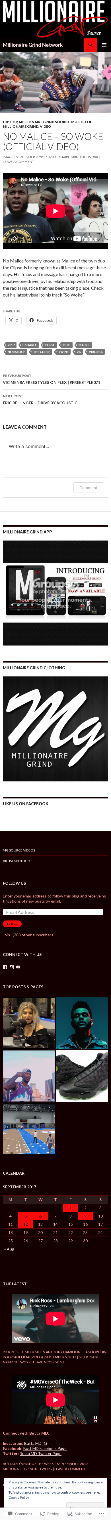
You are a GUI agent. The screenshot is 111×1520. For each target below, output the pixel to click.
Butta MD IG (35, 1443)
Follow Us (14, 883)
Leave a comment (18, 161)
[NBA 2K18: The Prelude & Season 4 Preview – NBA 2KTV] (29, 1129)
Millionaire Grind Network (33, 45)
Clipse (50, 345)
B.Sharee (29, 345)
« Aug (9, 1248)
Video (45, 126)
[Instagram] (11, 967)
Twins (63, 352)
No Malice (16, 352)
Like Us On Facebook (25, 803)
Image (8, 157)
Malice (84, 345)
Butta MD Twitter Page (40, 1453)
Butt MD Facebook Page (45, 1448)
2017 (11, 345)
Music (77, 122)
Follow (12, 924)
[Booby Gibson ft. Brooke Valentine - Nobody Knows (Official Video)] (29, 1076)
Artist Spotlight (17, 861)
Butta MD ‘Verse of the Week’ (29, 1464)
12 (25, 1224)
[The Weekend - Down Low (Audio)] (82, 1023)
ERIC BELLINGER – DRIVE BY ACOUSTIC (40, 399)
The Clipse (41, 352)
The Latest (15, 1283)
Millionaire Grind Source (44, 122)
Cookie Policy (19, 1497)
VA (79, 352)
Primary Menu (104, 45)
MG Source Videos (19, 850)
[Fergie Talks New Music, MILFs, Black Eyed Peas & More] (29, 1023)
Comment (88, 487)
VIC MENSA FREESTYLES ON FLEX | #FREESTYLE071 (51, 379)
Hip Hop (10, 122)
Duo (67, 345)
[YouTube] (18, 967)
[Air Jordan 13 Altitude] (82, 1076)
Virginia (96, 352)
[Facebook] (5, 967)
